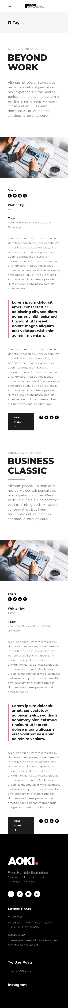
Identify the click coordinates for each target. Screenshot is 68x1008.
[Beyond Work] (34, 157)
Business (27, 222)
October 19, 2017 (17, 934)
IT (43, 222)
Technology (14, 227)
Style (48, 222)
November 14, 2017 (19, 49)
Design (37, 222)
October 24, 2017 (17, 452)
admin (11, 209)
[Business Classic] (34, 560)
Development (39, 49)
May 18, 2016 (14, 917)
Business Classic (31, 466)
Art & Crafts (34, 452)
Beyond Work (27, 62)
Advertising (14, 222)
